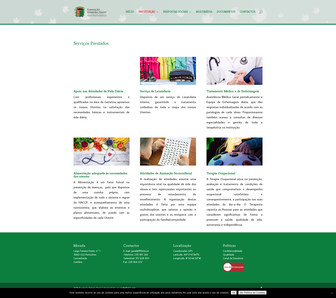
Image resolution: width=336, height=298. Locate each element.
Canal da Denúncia (233, 258)
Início (130, 12)
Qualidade (228, 254)
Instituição (147, 12)
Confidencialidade (232, 251)
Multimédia (204, 12)
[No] (331, 293)
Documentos (226, 12)
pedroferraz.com (128, 287)
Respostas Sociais (175, 12)
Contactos (247, 12)
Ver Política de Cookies (252, 292)
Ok (233, 292)
